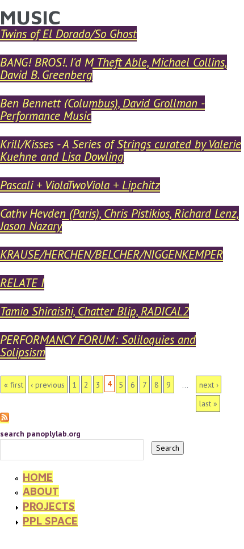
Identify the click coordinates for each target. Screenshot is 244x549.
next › (208, 385)
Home (38, 477)
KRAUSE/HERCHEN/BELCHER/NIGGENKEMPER (111, 254)
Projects (49, 506)
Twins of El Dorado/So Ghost (68, 33)
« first (13, 385)
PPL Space (50, 520)
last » (208, 403)
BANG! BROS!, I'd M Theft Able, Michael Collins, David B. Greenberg (113, 68)
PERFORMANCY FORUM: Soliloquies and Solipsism (98, 346)
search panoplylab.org (40, 434)
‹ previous (48, 385)
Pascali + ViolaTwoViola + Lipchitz (80, 185)
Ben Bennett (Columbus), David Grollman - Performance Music (102, 109)
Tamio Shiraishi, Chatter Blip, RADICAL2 (94, 311)
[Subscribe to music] (4, 418)
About (41, 491)
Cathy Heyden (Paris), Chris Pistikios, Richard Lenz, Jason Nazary (119, 220)
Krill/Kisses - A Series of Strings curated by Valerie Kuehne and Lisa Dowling (120, 150)
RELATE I (22, 282)
